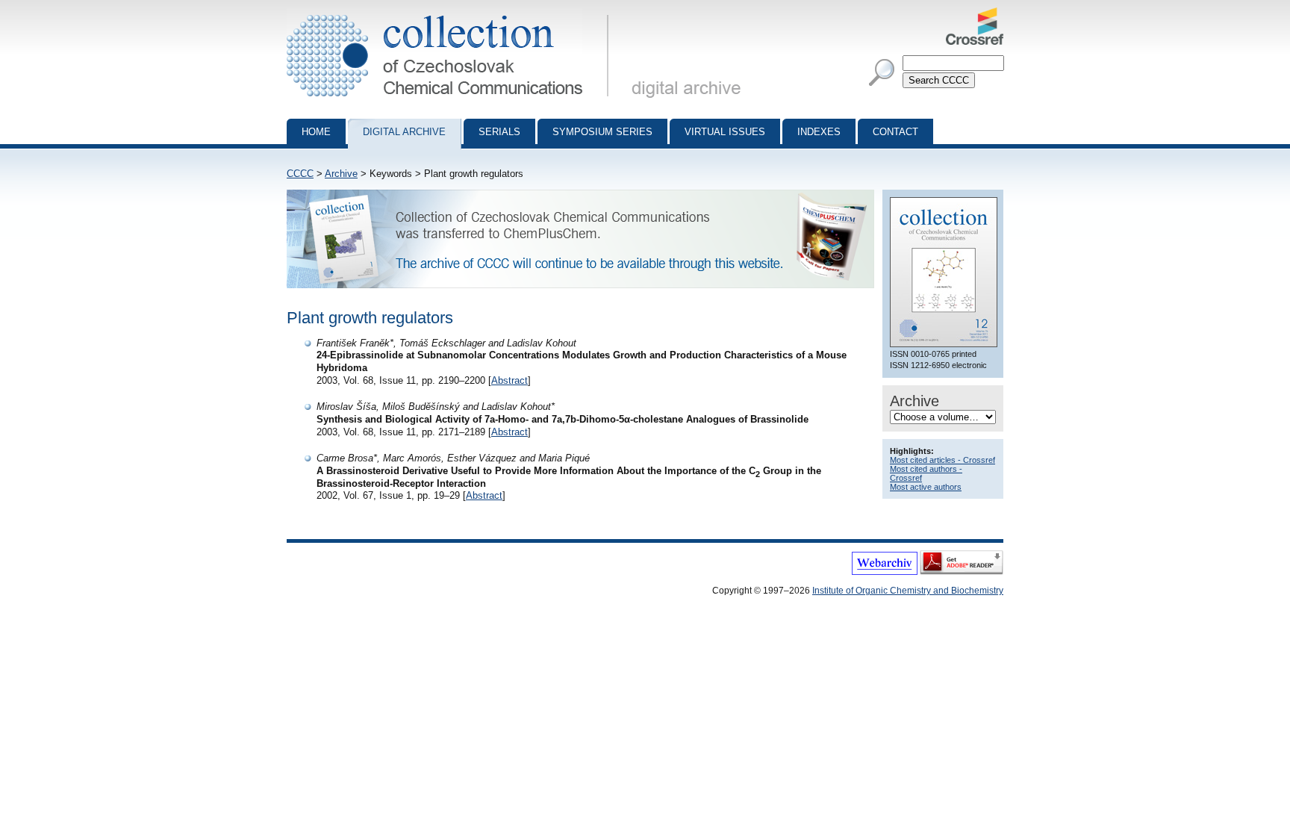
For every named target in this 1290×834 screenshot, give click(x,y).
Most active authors (926, 486)
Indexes (819, 131)
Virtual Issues (725, 131)
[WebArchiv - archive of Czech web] (884, 571)
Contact (895, 131)
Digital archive (404, 131)
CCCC (300, 173)
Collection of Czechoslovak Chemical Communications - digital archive (452, 13)
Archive (341, 173)
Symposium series (602, 131)
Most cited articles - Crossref (942, 459)
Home (316, 131)
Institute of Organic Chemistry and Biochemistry (907, 590)
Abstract (509, 380)
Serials (499, 131)
